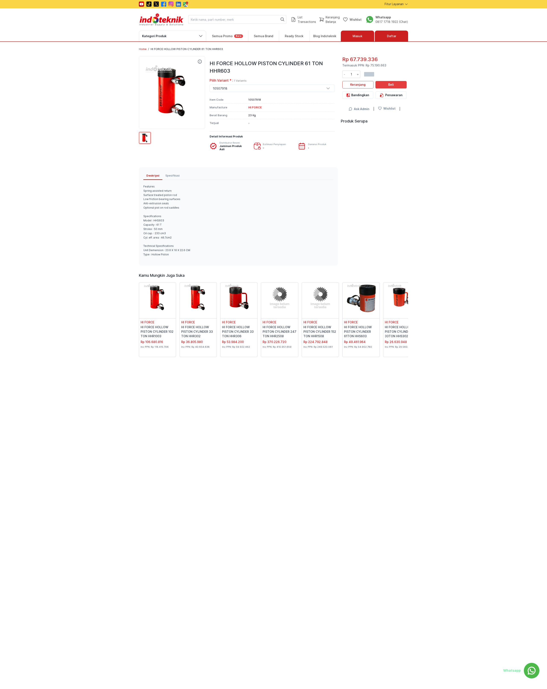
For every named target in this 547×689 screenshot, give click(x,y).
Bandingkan (360, 95)
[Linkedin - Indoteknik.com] (178, 4)
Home (143, 49)
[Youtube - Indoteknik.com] (141, 4)
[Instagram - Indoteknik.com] (171, 4)
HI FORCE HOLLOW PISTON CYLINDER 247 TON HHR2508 (279, 331)
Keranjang (358, 84)
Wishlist (356, 19)
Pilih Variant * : (228, 80)
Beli (391, 84)
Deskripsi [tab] (152, 175)
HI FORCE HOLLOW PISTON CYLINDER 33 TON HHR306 (238, 331)
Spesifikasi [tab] (172, 175)
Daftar (391, 36)
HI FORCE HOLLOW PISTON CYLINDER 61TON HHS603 (358, 331)
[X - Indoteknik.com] (156, 4)
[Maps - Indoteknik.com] (185, 4)
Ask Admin (361, 109)
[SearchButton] (282, 19)
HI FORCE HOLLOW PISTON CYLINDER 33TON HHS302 (399, 331)
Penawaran (394, 95)
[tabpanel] (238, 220)
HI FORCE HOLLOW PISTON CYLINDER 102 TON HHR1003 (157, 331)
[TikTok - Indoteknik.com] (148, 4)
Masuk (357, 36)
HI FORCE (147, 322)
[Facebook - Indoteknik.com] (163, 4)
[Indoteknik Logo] (161, 19)
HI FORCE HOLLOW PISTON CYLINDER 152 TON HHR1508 (319, 331)
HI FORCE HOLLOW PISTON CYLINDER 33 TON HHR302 (197, 331)
